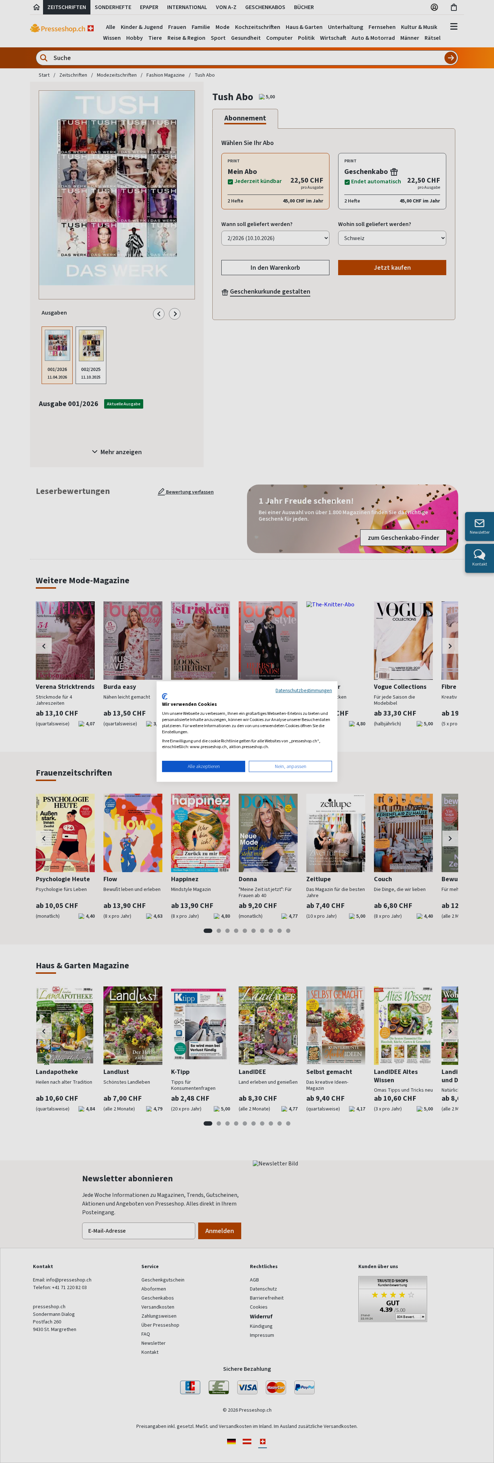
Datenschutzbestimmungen (304, 690)
